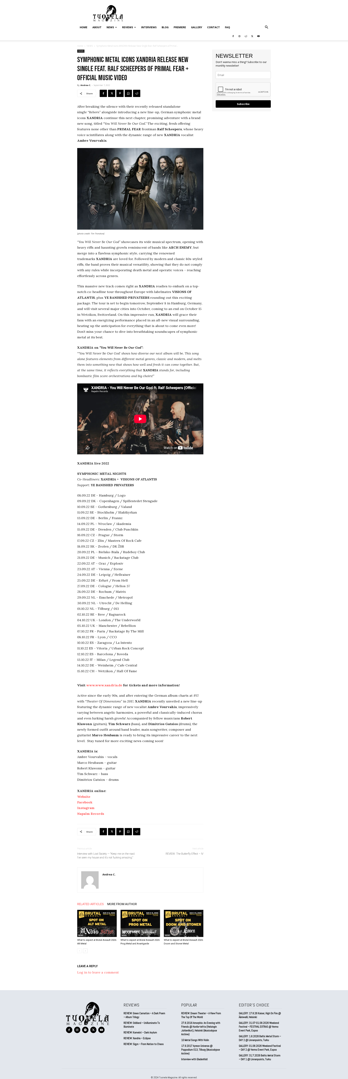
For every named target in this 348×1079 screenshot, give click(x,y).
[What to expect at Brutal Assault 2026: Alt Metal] (97, 923)
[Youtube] (258, 36)
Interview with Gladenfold (194, 1059)
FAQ (227, 27)
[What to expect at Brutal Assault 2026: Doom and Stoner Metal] (183, 923)
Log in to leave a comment (98, 972)
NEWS (110, 27)
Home (83, 27)
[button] (266, 27)
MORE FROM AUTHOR (122, 904)
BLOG (165, 27)
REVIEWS (127, 27)
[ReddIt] (136, 93)
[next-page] (85, 951)
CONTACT (213, 27)
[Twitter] (252, 36)
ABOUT (97, 27)
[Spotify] (85, 1030)
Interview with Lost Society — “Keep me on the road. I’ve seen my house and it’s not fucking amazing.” (106, 855)
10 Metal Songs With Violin (195, 1040)
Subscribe (243, 104)
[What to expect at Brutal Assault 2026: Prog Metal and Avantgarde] (140, 923)
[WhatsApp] (128, 93)
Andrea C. (85, 85)
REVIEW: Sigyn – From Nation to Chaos (144, 1044)
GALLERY (196, 27)
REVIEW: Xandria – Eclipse (137, 1038)
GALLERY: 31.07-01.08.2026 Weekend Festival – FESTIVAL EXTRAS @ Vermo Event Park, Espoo (259, 1026)
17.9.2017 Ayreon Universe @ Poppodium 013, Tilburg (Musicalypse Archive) (200, 1049)
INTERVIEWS (149, 27)
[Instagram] (239, 36)
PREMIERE (180, 27)
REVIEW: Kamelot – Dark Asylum (140, 1032)
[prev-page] (79, 951)
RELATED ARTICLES (90, 904)
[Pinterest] (120, 93)
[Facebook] (233, 36)
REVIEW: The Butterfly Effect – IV (184, 853)
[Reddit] (245, 36)
